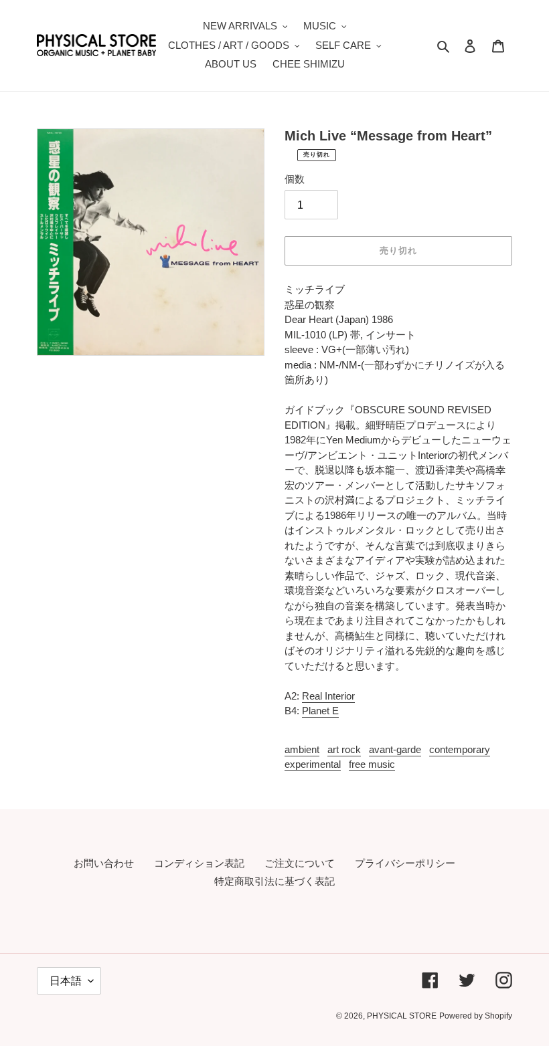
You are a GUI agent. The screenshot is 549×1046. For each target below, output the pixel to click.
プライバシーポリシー (405, 863)
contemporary (459, 749)
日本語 (66, 980)
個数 (295, 179)
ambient (302, 749)
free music (372, 764)
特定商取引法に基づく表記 (274, 881)
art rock (344, 749)
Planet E (320, 710)
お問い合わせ (104, 863)
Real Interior (328, 696)
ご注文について (299, 863)
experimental (313, 764)
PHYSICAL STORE (402, 1016)
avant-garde (395, 749)
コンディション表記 (199, 863)
